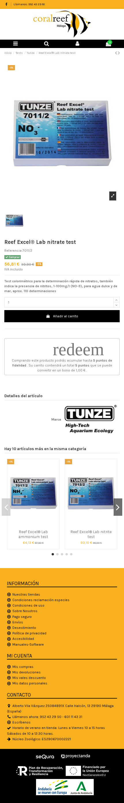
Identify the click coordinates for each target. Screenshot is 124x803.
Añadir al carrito (65, 316)
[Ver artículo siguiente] (119, 53)
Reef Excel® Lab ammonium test (33, 534)
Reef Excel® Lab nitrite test (91, 534)
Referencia (13, 250)
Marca (56, 419)
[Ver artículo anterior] (116, 53)
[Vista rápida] (33, 525)
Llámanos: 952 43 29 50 (29, 4)
